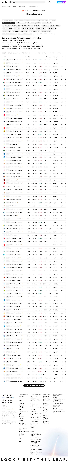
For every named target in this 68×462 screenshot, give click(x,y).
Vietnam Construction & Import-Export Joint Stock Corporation (16, 309)
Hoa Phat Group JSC (14, 76)
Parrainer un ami (46, 399)
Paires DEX (21, 407)
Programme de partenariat (59, 411)
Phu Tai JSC (13, 205)
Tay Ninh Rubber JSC (15, 374)
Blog (31, 424)
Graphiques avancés (57, 401)
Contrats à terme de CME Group (36, 414)
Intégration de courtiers (58, 409)
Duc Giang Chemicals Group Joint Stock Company (16, 342)
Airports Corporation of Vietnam (16, 140)
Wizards (45, 419)
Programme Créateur (45, 401)
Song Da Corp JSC (14, 345)
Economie (21, 420)
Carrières (32, 427)
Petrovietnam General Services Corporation (16, 300)
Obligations (21, 403)
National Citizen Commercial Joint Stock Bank (16, 381)
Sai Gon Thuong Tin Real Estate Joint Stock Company (16, 283)
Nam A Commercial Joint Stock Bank (16, 225)
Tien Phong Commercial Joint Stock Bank (16, 176)
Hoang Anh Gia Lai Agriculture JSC (16, 189)
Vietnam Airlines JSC (14, 95)
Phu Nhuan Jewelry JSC (15, 173)
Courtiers (32, 406)
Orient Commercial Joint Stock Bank (16, 196)
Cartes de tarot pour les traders (36, 435)
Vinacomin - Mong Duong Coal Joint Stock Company (16, 293)
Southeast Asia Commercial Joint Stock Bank (16, 238)
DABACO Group (13, 202)
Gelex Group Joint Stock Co (16, 166)
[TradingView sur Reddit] (11, 402)
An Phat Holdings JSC (15, 257)
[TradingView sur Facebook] (6, 400)
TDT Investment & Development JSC (16, 378)
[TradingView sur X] (3, 400)
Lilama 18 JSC (13, 361)
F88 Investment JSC (14, 251)
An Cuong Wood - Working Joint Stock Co (16, 355)
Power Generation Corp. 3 (16, 332)
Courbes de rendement (24, 431)
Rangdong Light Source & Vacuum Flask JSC (16, 358)
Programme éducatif (57, 412)
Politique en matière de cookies (36, 447)
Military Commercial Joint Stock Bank (16, 105)
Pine (20, 409)
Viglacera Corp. (13, 215)
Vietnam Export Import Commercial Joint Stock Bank (16, 212)
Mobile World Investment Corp (16, 63)
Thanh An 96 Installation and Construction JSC (16, 277)
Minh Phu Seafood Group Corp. (16, 131)
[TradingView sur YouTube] (8, 400)
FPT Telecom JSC (14, 144)
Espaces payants (47, 422)
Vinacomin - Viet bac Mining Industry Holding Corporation (16, 339)
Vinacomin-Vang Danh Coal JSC (16, 218)
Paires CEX (21, 406)
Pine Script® (21, 435)
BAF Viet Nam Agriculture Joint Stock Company (16, 280)
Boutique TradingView (35, 433)
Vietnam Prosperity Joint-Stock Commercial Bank (16, 82)
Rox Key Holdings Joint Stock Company (16, 371)
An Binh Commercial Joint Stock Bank (16, 270)
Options (20, 433)
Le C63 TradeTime (35, 437)
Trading (45, 409)
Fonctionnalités (34, 396)
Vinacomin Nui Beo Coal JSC (16, 306)
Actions (20, 400)
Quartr (14, 421)
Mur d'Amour (46, 397)
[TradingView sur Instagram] (11, 400)
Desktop (20, 441)
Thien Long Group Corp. (15, 319)
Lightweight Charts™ (57, 400)
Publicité (55, 408)
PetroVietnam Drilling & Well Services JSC (16, 368)
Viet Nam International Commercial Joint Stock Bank (16, 153)
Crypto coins (21, 404)
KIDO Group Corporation (15, 244)
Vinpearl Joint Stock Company (16, 160)
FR (51, 2)
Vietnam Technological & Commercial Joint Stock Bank (16, 127)
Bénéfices (21, 421)
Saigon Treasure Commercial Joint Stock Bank (16, 111)
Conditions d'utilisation (35, 441)
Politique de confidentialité (36, 445)
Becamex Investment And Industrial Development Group (16, 316)
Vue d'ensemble (34, 404)
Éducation (45, 410)
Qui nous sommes (34, 421)
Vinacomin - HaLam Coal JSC (16, 290)
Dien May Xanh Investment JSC (16, 72)
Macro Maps (21, 434)
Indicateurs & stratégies (46, 418)
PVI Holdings (13, 352)
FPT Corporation (13, 66)
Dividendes (21, 423)
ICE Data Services (10, 409)
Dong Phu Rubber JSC (15, 365)
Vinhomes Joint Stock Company (16, 124)
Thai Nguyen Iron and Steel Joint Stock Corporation (16, 287)
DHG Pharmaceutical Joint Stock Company (16, 329)
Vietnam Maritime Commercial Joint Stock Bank (16, 199)
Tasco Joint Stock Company (16, 134)
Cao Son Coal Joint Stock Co (16, 303)
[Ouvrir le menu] (2, 2)
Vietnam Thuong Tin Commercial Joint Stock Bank (16, 313)
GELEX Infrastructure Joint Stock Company (16, 209)
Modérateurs (46, 404)
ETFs (20, 401)
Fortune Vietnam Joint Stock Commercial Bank (16, 163)
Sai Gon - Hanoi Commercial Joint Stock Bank (16, 192)
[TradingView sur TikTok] (8, 402)
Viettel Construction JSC (15, 147)
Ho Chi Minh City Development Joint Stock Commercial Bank (16, 108)
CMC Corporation (14, 235)
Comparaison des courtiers (36, 407)
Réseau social (46, 396)
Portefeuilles (21, 430)
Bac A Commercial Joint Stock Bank (16, 264)
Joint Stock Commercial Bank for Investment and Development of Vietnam (16, 79)
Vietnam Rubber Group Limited (16, 59)
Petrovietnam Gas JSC (15, 326)
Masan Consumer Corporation (16, 231)
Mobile (20, 440)
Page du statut (34, 455)
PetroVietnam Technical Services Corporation (16, 170)
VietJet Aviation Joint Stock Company (16, 183)
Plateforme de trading (58, 403)
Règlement (45, 403)
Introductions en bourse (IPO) (24, 425)
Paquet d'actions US (35, 417)
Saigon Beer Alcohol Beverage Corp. (16, 186)
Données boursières (35, 399)
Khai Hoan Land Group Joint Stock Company (16, 228)
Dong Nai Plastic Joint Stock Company (16, 267)
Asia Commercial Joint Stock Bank (16, 118)
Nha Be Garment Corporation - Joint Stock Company (16, 121)
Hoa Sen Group (13, 179)
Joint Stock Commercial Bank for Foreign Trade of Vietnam (16, 98)
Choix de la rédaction (45, 412)
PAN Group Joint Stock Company (16, 150)
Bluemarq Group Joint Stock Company (16, 254)
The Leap (33, 409)
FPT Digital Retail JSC (15, 92)
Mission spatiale (34, 423)
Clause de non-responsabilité (34, 443)
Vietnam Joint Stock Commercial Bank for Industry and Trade (16, 89)
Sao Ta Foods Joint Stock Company (16, 241)
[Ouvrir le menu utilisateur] (54, 2)
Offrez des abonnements (36, 400)
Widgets (55, 397)
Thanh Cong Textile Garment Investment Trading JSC (16, 222)
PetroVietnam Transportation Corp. (16, 335)
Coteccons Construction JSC (16, 322)
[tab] (7, 20)
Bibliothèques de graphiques (59, 398)
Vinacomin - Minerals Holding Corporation (16, 248)
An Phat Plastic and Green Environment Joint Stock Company (16, 261)
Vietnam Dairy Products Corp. (16, 157)
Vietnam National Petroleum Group (16, 85)
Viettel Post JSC (13, 115)
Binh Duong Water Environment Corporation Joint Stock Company (16, 348)
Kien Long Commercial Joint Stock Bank (16, 296)
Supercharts (21, 396)
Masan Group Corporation (16, 69)
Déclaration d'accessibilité (36, 449)
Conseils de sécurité (35, 450)
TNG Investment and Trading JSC (16, 102)
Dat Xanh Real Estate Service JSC (16, 274)
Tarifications (33, 397)
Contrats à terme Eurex (36, 416)
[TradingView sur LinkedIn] (3, 402)
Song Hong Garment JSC (15, 137)
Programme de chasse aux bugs (36, 453)
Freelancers (45, 421)
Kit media (33, 428)
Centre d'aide (33, 425)
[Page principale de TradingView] (6, 2)
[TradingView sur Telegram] (6, 402)
